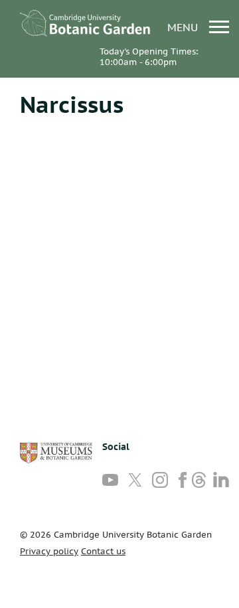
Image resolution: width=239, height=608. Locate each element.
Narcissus (71, 104)
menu (184, 27)
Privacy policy (49, 551)
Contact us (103, 551)
